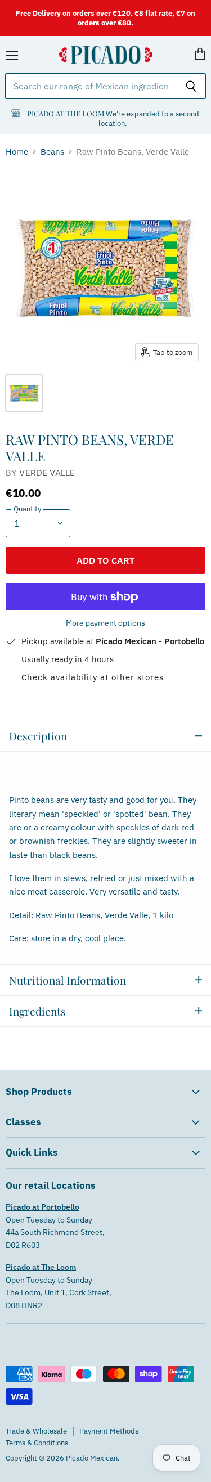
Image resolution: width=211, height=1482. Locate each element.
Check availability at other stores (92, 677)
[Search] (191, 86)
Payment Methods (108, 1431)
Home (17, 151)
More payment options (105, 622)
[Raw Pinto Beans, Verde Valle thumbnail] (24, 393)
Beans (52, 151)
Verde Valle (47, 473)
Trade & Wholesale (36, 1431)
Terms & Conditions (37, 1443)
